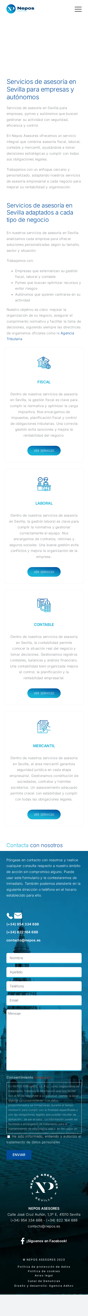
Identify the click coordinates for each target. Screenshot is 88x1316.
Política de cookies (44, 1271)
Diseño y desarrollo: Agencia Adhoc (44, 1285)
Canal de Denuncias (44, 1281)
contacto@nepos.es (23, 940)
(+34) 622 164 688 (22, 932)
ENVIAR (19, 1155)
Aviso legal (44, 1275)
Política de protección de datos (44, 1266)
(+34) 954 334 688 (22, 924)
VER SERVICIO (44, 450)
